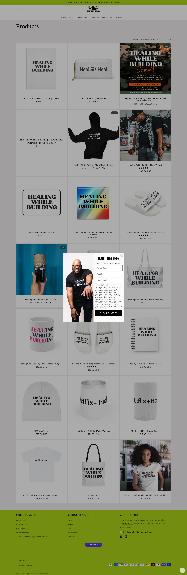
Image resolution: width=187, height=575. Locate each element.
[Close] (121, 255)
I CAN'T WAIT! (108, 313)
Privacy (105, 308)
